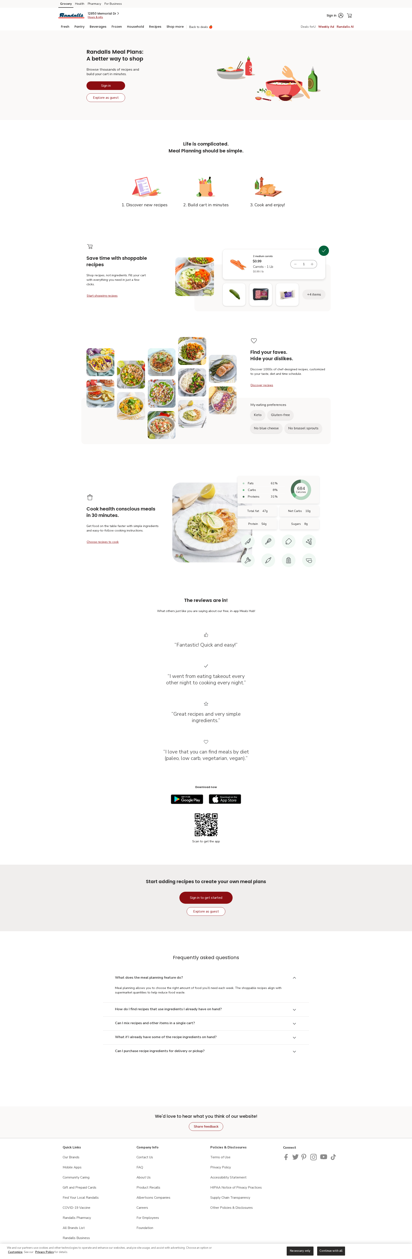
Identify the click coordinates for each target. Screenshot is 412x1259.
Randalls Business (76, 1238)
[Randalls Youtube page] (324, 1156)
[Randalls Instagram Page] (313, 1156)
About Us (143, 1177)
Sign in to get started (206, 897)
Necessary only (300, 1251)
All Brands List (74, 1228)
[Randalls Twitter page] (295, 1156)
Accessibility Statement (228, 1177)
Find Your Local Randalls (81, 1197)
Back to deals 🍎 (200, 27)
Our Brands (71, 1157)
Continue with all (331, 1251)
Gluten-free (280, 414)
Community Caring (76, 1177)
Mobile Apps (72, 1167)
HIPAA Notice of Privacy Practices (236, 1187)
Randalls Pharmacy (77, 1217)
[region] (206, 1251)
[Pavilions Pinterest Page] (304, 1156)
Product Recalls (148, 1187)
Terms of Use (220, 1157)
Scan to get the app (206, 841)
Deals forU (308, 27)
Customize (15, 1252)
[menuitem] (65, 27)
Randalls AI (345, 27)
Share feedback (206, 1126)
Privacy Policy (220, 1167)
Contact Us (144, 1157)
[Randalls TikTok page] (333, 1156)
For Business (113, 4)
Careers (142, 1207)
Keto (258, 414)
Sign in (106, 85)
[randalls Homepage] (71, 15)
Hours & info (95, 17)
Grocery (66, 4)
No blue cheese (266, 428)
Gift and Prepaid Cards (79, 1187)
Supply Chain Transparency (230, 1197)
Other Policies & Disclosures (231, 1207)
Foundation (144, 1228)
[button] (104, 13)
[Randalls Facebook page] (287, 1156)
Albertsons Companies (153, 1197)
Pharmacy (94, 4)
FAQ (139, 1167)
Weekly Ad (326, 27)
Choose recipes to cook (103, 542)
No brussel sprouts (303, 428)
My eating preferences (268, 404)
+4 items (314, 294)
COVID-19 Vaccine (76, 1207)
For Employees (147, 1217)
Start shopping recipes (102, 296)
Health (79, 4)
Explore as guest (106, 97)
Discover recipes (262, 385)
